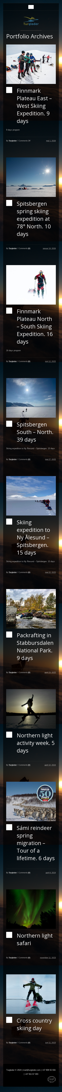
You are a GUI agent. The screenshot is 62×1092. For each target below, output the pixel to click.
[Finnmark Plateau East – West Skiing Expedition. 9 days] (31, 64)
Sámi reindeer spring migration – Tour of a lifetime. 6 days (36, 843)
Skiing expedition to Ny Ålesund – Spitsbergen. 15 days (33, 537)
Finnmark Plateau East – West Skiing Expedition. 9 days (34, 106)
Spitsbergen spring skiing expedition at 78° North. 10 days (34, 219)
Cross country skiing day (34, 1024)
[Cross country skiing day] (31, 994)
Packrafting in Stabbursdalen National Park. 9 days (35, 647)
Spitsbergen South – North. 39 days (35, 432)
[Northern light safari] (31, 909)
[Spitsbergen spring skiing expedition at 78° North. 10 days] (31, 177)
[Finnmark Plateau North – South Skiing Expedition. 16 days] (31, 285)
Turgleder (13, 141)
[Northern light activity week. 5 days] (31, 709)
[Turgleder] (31, 21)
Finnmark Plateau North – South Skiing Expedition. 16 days (35, 326)
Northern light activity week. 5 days (36, 743)
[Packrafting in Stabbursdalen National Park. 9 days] (31, 608)
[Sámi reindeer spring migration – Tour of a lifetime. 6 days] (31, 801)
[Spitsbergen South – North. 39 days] (31, 398)
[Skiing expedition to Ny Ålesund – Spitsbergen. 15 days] (31, 496)
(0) (29, 248)
